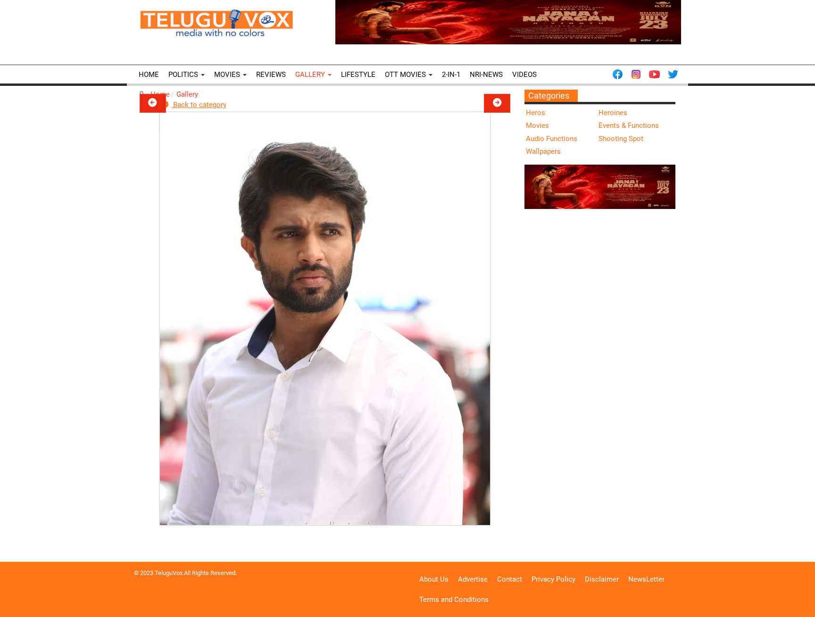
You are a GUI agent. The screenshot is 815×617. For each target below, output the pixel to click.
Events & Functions (629, 125)
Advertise (473, 579)
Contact (509, 579)
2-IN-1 (451, 74)
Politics (184, 74)
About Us (434, 579)
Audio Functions (551, 138)
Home (149, 74)
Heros (535, 112)
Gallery (311, 74)
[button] (153, 103)
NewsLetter (646, 579)
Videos (524, 74)
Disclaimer (602, 579)
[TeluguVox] (216, 23)
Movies (228, 74)
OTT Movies (406, 74)
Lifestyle (358, 74)
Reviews (271, 74)
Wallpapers (543, 151)
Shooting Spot (621, 138)
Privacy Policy (553, 579)
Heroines (613, 112)
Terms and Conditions (454, 599)
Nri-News (486, 74)
